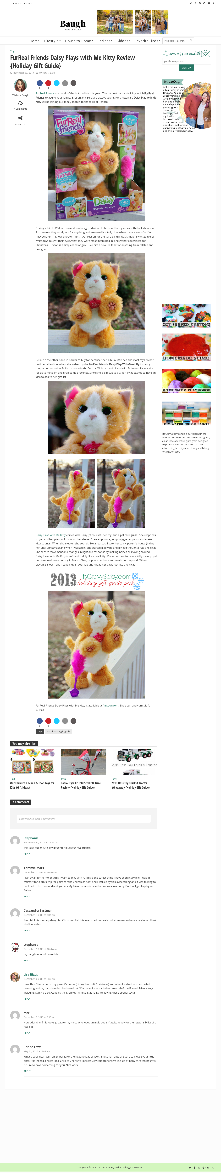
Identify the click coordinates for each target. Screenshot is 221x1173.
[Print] (73, 85)
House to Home (78, 40)
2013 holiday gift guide (58, 731)
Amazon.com (110, 705)
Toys (12, 51)
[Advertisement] (186, 276)
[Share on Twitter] (57, 85)
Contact (28, 3)
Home (34, 40)
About (16, 3)
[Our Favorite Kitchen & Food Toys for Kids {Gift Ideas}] (33, 762)
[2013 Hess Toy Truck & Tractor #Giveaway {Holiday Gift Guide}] (134, 762)
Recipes (103, 40)
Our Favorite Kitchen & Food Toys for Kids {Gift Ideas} (32, 785)
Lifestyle (51, 40)
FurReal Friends (45, 93)
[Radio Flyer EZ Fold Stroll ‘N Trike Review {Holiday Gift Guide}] (84, 762)
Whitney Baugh (47, 72)
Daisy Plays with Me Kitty (51, 535)
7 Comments (20, 108)
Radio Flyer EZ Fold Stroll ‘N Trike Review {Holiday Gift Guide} (81, 785)
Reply (27, 853)
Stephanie (31, 838)
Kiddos (122, 40)
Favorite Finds (146, 40)
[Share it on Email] (65, 85)
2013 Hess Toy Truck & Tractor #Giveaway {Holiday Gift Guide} (130, 785)
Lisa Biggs (31, 974)
